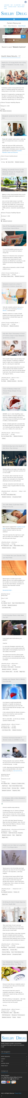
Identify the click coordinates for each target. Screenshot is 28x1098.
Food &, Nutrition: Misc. (7, 671)
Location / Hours (12, 6)
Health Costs (5, 785)
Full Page (3, 109)
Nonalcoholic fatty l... (7, 590)
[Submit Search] (23, 36)
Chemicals (14, 669)
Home (5, 26)
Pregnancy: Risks (16, 790)
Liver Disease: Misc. (7, 436)
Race (13, 835)
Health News (8, 40)
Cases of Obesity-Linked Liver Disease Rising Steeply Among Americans (12, 391)
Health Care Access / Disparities (16, 832)
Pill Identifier (17, 5)
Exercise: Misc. (13, 949)
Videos (17, 40)
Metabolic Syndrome (6, 111)
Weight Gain (22, 671)
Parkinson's (5, 326)
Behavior (5, 832)
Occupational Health (16, 497)
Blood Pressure (12, 947)
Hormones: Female (6, 788)
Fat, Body (4, 605)
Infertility (22, 788)
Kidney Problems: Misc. (8, 276)
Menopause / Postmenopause (18, 1015)
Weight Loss (4, 894)
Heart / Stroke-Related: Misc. (9, 494)
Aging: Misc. (16, 1012)
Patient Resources (12, 26)
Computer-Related (20, 947)
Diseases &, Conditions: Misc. (18, 783)
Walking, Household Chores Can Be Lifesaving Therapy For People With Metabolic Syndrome (13, 172)
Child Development (6, 1015)
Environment (17, 667)
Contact (3, 1058)
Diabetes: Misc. (6, 727)
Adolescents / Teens (7, 545)
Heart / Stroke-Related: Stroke (15, 785)
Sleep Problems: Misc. (19, 545)
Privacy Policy (4, 1065)
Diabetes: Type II (7, 603)
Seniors (19, 1017)
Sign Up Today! (21, 6)
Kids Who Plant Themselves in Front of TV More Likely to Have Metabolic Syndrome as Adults (13, 336)
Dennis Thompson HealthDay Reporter (10, 102)
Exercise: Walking (6, 952)
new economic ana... (18, 770)
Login (5, 8)
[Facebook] (1, 1096)
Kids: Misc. (20, 381)
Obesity (3, 438)
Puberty (14, 1017)
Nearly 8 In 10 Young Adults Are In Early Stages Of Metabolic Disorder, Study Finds (14, 65)
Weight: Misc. (5, 837)
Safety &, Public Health (8, 667)
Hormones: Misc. (15, 788)
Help (12, 5)
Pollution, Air (16, 892)
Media (4, 381)
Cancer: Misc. (11, 162)
